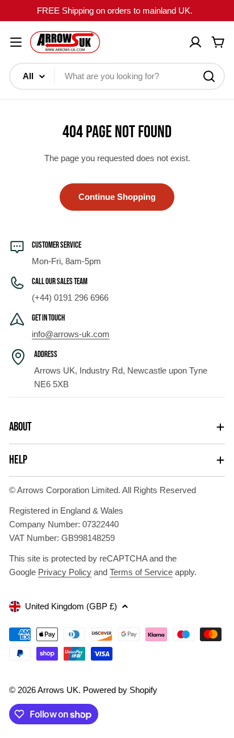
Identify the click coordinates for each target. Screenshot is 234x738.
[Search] (209, 76)
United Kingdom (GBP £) (71, 606)
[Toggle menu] (16, 42)
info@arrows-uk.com (71, 334)
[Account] (195, 42)
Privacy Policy (64, 572)
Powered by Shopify (120, 690)
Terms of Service (141, 572)
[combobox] (117, 76)
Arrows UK (57, 690)
